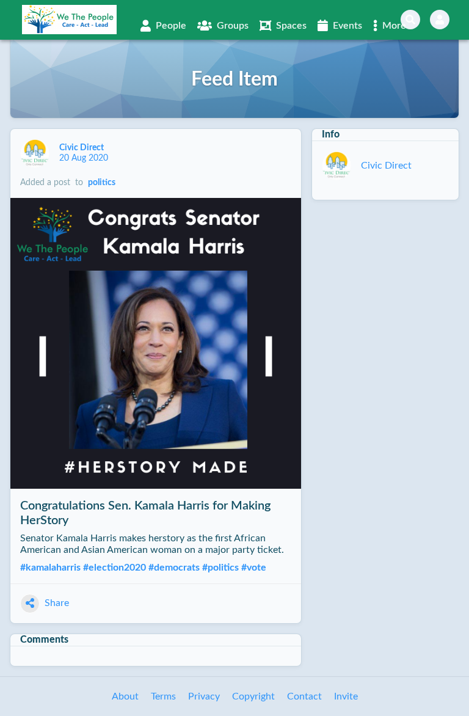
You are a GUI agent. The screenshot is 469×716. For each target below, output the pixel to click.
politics (101, 182)
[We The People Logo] (69, 19)
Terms (163, 696)
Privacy (204, 696)
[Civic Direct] (34, 153)
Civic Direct (82, 148)
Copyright (253, 696)
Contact (304, 696)
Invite (346, 696)
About (125, 696)
